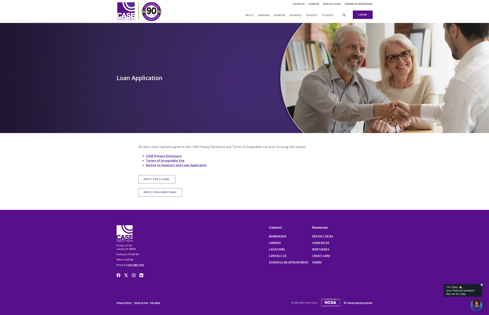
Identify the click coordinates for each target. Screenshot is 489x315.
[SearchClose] (344, 15)
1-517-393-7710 (135, 265)
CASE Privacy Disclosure (164, 156)
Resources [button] (320, 227)
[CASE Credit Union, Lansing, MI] (139, 11)
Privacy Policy (124, 302)
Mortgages (320, 249)
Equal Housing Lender (360, 302)
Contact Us (299, 3)
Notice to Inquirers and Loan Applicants (176, 165)
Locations (313, 3)
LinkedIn (141, 275)
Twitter (126, 275)
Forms (317, 262)
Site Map (155, 302)
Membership (278, 236)
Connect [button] (275, 227)
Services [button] (311, 15)
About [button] (249, 15)
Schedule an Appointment (358, 3)
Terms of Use (141, 302)
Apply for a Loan (332, 3)
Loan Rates (320, 242)
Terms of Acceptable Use (165, 160)
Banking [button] (264, 15)
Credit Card (321, 255)
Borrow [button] (279, 15)
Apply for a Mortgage (163, 192)
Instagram (134, 275)
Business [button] (296, 15)
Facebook (118, 275)
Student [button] (328, 15)
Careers (275, 242)
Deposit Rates (322, 236)
